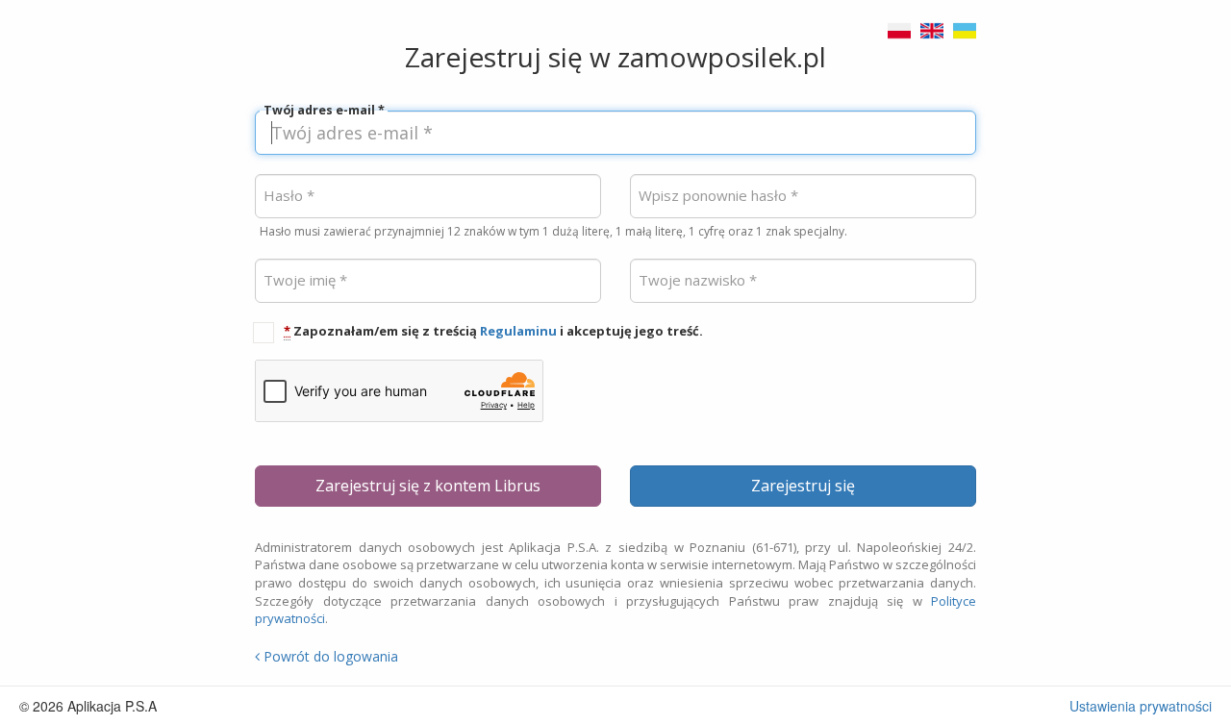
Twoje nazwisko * (698, 280)
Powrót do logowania (329, 656)
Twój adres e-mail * (324, 111)
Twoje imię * (305, 280)
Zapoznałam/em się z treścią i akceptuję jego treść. (493, 330)
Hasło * (289, 195)
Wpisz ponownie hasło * (718, 195)
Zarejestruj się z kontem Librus (427, 485)
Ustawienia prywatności (1140, 705)
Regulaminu (518, 330)
